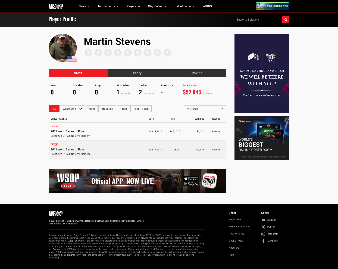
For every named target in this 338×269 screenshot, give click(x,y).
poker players (67, 255)
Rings (123, 108)
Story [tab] (137, 73)
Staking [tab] (196, 73)
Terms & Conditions (239, 226)
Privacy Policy (236, 233)
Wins (92, 108)
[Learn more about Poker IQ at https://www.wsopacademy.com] (172, 85)
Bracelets (107, 108)
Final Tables (141, 108)
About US (234, 247)
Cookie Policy (236, 240)
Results (216, 131)
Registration (235, 219)
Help (231, 254)
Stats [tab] (78, 73)
